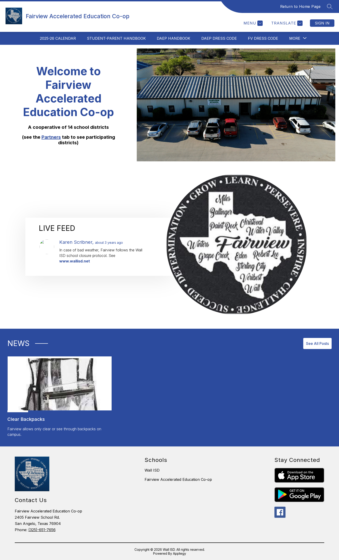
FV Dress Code (263, 38)
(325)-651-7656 (42, 529)
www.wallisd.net (74, 261)
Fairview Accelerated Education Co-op (178, 479)
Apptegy (179, 553)
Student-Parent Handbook (116, 38)
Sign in (322, 23)
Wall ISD (152, 470)
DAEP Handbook (173, 38)
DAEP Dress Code (219, 38)
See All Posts (317, 343)
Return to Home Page (300, 6)
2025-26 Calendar (58, 38)
